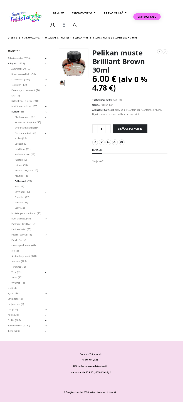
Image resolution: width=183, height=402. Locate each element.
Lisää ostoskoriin (130, 128)
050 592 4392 (91, 360)
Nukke (11, 314)
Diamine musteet (23, 133)
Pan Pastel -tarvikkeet (21, 224)
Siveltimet (15, 261)
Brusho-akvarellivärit (21, 74)
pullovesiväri (132, 114)
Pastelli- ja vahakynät (21, 245)
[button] (75, 25)
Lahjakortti (13, 298)
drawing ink (121, 109)
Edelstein (19, 143)
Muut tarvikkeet (18, 218)
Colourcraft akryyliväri (25, 127)
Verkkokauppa (82, 12)
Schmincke (20, 191)
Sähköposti (122, 142)
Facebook (95, 142)
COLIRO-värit (17, 79)
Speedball (19, 197)
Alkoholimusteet (22, 117)
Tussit (10, 330)
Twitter (102, 142)
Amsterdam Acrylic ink (25, 122)
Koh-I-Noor (20, 149)
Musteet (15, 111)
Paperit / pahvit (18, 234)
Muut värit (19, 175)
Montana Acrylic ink (24, 170)
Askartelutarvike (15, 58)
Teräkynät (16, 266)
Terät (13, 272)
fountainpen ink (149, 109)
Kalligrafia (12, 63)
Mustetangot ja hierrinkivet (23, 213)
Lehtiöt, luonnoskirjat (21, 106)
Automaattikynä (18, 68)
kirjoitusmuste (99, 114)
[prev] (159, 51)
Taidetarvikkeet (15, 325)
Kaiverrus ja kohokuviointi (23, 90)
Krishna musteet (22, 154)
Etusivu (58, 12)
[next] (164, 51)
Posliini (11, 320)
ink (159, 109)
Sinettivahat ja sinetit (20, 256)
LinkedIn (108, 142)
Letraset (19, 165)
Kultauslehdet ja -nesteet (22, 101)
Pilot (17, 186)
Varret (14, 277)
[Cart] (64, 25)
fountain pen (134, 109)
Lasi (9, 309)
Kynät (10, 293)
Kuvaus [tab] (97, 150)
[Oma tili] (52, 25)
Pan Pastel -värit (18, 229)
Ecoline (18, 138)
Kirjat (13, 95)
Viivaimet (15, 282)
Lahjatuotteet (14, 304)
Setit (13, 250)
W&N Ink (19, 202)
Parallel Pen (16, 240)
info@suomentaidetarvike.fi (91, 366)
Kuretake (19, 159)
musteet (112, 114)
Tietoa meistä (113, 12)
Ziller (17, 207)
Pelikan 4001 (107, 104)
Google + (115, 142)
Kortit (10, 288)
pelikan (121, 114)
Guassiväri (16, 84)
